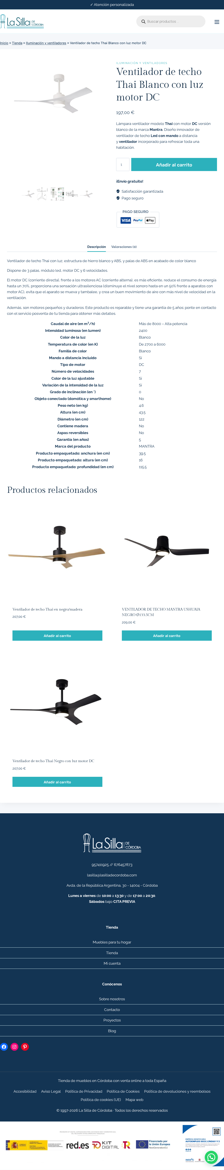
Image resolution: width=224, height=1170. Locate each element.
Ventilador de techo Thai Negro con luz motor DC (53, 761)
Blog (112, 1031)
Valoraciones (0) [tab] (124, 247)
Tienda (17, 43)
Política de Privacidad (83, 1091)
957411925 (100, 864)
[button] (211, 1157)
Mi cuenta (112, 963)
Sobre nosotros (112, 999)
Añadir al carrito (174, 165)
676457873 (123, 864)
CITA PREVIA (124, 901)
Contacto (112, 1009)
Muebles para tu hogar (112, 942)
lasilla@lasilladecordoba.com (112, 875)
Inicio (4, 43)
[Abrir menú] (217, 21)
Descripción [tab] (96, 247)
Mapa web (134, 1099)
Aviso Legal (51, 1091)
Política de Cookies (123, 1091)
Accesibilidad (25, 1091)
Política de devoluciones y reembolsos (177, 1091)
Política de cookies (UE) (101, 1099)
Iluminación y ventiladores (46, 43)
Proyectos (112, 1020)
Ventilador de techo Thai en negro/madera (47, 609)
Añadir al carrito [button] (57, 636)
